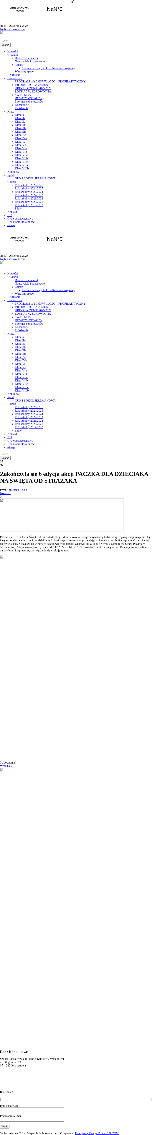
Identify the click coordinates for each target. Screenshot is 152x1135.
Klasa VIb (21, 151)
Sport (10, 175)
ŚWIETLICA (23, 94)
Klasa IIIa (20, 128)
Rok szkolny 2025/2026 (29, 185)
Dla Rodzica (14, 78)
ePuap (11, 225)
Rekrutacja (13, 74)
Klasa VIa (21, 148)
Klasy (10, 111)
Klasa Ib (20, 118)
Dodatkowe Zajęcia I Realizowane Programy (48, 68)
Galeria (11, 181)
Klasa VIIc (21, 161)
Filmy (18, 208)
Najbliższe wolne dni (12, 29)
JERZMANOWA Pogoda (37, 9)
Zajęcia (19, 64)
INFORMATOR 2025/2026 (31, 84)
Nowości (12, 51)
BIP (9, 215)
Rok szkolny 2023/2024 (29, 191)
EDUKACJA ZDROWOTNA (33, 91)
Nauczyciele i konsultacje (30, 61)
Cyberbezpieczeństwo (20, 218)
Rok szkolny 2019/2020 (29, 205)
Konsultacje (22, 104)
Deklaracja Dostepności (21, 221)
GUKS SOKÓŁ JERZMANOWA (35, 178)
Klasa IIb (20, 124)
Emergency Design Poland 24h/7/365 (97, 1133)
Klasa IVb (21, 138)
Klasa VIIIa (22, 165)
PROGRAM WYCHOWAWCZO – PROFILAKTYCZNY (50, 81)
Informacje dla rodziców (29, 101)
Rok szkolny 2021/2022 (29, 198)
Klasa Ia (19, 114)
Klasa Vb (20, 145)
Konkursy (13, 171)
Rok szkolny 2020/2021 (29, 201)
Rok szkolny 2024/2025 (29, 188)
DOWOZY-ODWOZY (28, 98)
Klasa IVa (20, 135)
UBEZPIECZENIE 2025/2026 (33, 88)
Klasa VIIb (21, 158)
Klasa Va (20, 141)
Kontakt (12, 211)
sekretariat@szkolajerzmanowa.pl (19, 1078)
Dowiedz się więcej (26, 58)
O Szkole (12, 54)
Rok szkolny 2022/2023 (29, 195)
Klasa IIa (20, 121)
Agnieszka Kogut (16, 489)
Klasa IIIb (21, 131)
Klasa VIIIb (22, 168)
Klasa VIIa (21, 155)
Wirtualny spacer (24, 71)
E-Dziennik (21, 108)
